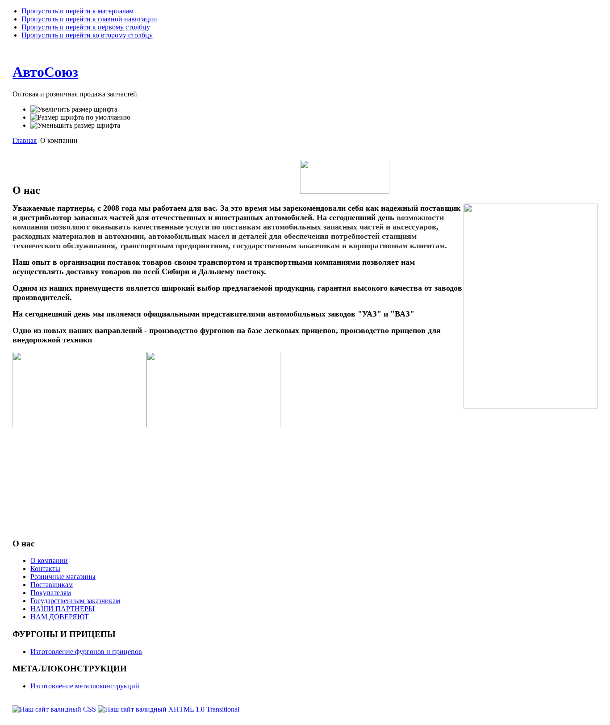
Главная (25, 140)
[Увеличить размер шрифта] (73, 109)
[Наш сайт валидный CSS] (55, 709)
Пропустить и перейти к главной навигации (89, 19)
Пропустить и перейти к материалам (77, 11)
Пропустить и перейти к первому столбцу (85, 27)
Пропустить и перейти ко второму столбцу (87, 35)
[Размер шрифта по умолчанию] (80, 117)
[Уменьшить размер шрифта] (75, 125)
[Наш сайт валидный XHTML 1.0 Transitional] (168, 709)
